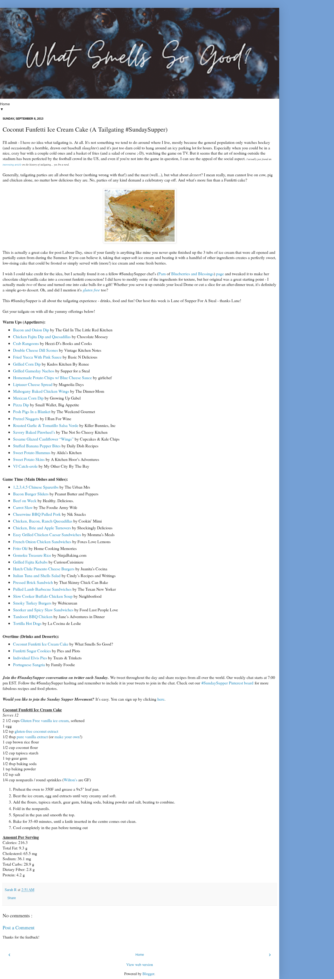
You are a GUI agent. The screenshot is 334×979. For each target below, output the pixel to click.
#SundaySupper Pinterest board (227, 682)
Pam (162, 273)
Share (11, 898)
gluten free (91, 289)
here (160, 699)
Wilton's (70, 779)
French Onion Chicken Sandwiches (42, 541)
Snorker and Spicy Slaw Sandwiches (43, 609)
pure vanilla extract (32, 736)
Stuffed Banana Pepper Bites (37, 445)
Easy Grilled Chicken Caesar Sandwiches (47, 534)
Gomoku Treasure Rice (32, 555)
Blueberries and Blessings (192, 273)
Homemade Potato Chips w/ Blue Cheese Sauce (52, 377)
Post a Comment (18, 927)
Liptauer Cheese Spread (32, 384)
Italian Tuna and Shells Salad (37, 575)
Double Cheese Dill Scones (35, 350)
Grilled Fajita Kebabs (30, 562)
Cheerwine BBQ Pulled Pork (37, 514)
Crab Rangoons (26, 343)
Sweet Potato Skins (29, 459)
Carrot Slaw (23, 507)
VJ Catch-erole (26, 466)
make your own (67, 736)
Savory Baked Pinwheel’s (34, 432)
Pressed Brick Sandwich (33, 582)
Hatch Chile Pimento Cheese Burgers (43, 568)
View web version (139, 964)
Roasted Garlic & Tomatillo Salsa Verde (45, 425)
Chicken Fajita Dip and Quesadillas (42, 336)
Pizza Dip (21, 404)
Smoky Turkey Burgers (32, 603)
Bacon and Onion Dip (31, 329)
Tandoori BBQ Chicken (32, 616)
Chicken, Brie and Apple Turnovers (42, 527)
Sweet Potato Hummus (31, 452)
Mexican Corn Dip (28, 398)
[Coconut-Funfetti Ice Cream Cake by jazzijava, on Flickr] (139, 241)
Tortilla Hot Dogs (27, 623)
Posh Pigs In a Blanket (32, 411)
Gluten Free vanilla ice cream (45, 720)
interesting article (12, 164)
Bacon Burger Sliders (31, 493)
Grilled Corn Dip (27, 364)
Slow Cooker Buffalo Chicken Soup (43, 596)
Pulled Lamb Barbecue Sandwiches (42, 589)
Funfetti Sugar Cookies (32, 650)
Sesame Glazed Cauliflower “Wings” (43, 439)
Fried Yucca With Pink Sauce (37, 357)
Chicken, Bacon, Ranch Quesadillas (42, 521)
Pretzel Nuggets (26, 418)
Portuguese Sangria (29, 664)
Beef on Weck (25, 500)
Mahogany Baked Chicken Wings (41, 391)
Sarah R (11, 889)
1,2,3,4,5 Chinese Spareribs (35, 487)
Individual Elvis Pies (30, 657)
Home (139, 955)
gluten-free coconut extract (36, 731)
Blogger (148, 973)
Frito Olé (20, 548)
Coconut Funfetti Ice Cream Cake (40, 644)
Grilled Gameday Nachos (33, 370)
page (220, 273)
